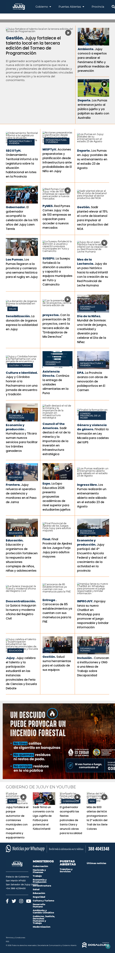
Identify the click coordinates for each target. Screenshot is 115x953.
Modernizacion (41, 926)
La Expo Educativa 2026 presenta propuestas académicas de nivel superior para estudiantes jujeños (56, 497)
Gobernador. (16, 207)
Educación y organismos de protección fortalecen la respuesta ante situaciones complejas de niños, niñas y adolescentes (22, 558)
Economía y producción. (86, 542)
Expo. (47, 483)
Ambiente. (86, 49)
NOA (92, 801)
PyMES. (48, 206)
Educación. (15, 540)
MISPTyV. (50, 149)
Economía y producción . (16, 427)
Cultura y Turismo (20, 365)
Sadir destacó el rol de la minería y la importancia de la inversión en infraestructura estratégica (56, 441)
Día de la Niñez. (89, 316)
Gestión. (15, 38)
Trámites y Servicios (66, 870)
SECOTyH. (13, 151)
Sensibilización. (18, 316)
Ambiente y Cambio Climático (43, 911)
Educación (15, 533)
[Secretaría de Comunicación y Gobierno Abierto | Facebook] (7, 901)
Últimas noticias (96, 863)
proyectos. (51, 315)
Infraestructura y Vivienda (20, 142)
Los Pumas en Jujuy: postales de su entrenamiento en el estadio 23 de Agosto (92, 159)
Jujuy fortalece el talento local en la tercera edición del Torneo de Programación (33, 45)
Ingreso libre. (87, 485)
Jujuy (12, 801)
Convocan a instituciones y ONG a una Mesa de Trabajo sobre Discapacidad (93, 666)
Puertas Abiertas (70, 6)
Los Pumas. (15, 259)
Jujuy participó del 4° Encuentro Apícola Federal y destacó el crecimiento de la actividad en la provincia (91, 558)
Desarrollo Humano (87, 308)
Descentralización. (21, 601)
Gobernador (71, 801)
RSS (7, 941)
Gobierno (42, 6)
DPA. (80, 373)
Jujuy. (11, 658)
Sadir (39, 801)
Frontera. (13, 485)
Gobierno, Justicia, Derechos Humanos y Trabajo (44, 919)
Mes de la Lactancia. (85, 261)
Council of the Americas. (54, 426)
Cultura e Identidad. (22, 373)
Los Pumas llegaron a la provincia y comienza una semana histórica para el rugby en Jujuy (22, 268)
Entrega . (50, 600)
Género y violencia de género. (92, 427)
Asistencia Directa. (51, 373)
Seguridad (15, 477)
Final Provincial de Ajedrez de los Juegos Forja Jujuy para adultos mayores (57, 548)
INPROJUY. (85, 601)
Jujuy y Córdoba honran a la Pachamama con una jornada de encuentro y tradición (21, 385)
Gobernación (40, 866)
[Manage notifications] (108, 946)
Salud (12, 309)
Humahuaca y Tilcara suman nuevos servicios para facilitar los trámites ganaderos (22, 442)
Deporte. (84, 100)
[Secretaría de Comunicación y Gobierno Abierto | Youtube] (28, 901)
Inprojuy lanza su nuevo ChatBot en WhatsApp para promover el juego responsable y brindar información (93, 614)
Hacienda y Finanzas (39, 871)
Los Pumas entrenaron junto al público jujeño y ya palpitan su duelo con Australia (93, 109)
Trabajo (37, 875)
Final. (47, 539)
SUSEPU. (49, 258)
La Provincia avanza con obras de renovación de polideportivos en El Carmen (92, 381)
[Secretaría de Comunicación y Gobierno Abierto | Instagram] (21, 901)
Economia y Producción (16, 417)
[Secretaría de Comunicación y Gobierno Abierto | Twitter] (14, 901)
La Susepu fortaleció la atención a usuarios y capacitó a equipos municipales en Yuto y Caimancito (57, 271)
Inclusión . (85, 658)
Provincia (98, 6)
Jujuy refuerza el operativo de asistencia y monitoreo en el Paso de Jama (21, 493)
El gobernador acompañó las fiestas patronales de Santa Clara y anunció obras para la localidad (71, 820)
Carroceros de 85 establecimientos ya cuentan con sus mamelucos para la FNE (57, 613)
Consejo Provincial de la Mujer (90, 415)
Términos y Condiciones (15, 938)
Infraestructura (42, 885)
